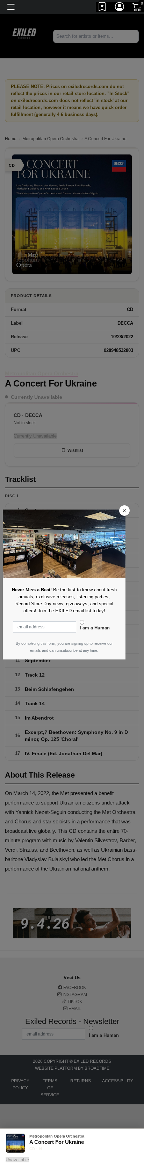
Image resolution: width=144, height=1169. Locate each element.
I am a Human (95, 627)
